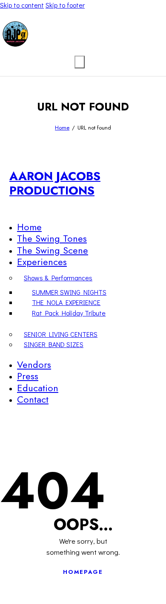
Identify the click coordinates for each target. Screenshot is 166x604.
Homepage (83, 572)
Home (62, 128)
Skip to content (22, 4)
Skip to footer (65, 4)
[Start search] (79, 62)
